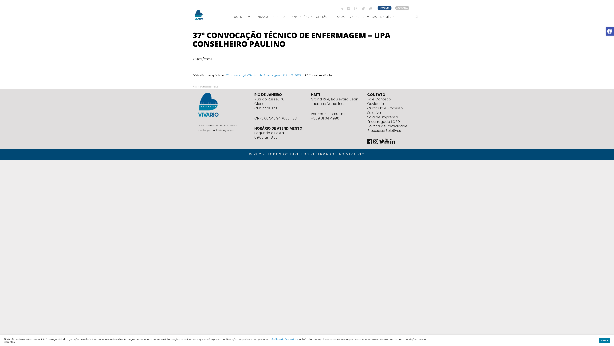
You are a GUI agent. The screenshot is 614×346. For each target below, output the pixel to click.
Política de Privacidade (387, 126)
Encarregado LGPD (383, 121)
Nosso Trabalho (271, 17)
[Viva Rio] (199, 10)
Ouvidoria (375, 103)
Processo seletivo (210, 87)
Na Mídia (387, 17)
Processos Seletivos (384, 130)
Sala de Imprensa (382, 117)
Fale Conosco (379, 99)
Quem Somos (244, 17)
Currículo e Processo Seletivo (385, 110)
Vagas (354, 17)
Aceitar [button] (604, 340)
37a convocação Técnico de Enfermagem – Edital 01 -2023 (263, 75)
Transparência (300, 17)
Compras (370, 17)
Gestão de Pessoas (331, 17)
